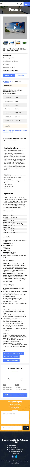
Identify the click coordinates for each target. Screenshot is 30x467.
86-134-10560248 (24, 1)
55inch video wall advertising (11, 356)
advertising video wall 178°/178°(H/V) (13, 353)
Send (26, 428)
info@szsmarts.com (7, 1)
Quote (27, 4)
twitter (16, 456)
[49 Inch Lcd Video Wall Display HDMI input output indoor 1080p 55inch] (15, 27)
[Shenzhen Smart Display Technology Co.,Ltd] (7, 4)
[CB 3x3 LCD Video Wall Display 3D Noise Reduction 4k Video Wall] (9, 379)
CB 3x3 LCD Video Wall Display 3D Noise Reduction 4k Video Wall (8, 388)
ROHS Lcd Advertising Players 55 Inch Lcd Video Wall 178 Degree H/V (21, 388)
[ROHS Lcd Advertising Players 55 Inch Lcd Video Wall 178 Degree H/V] (21, 379)
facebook (13, 456)
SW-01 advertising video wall (11, 360)
